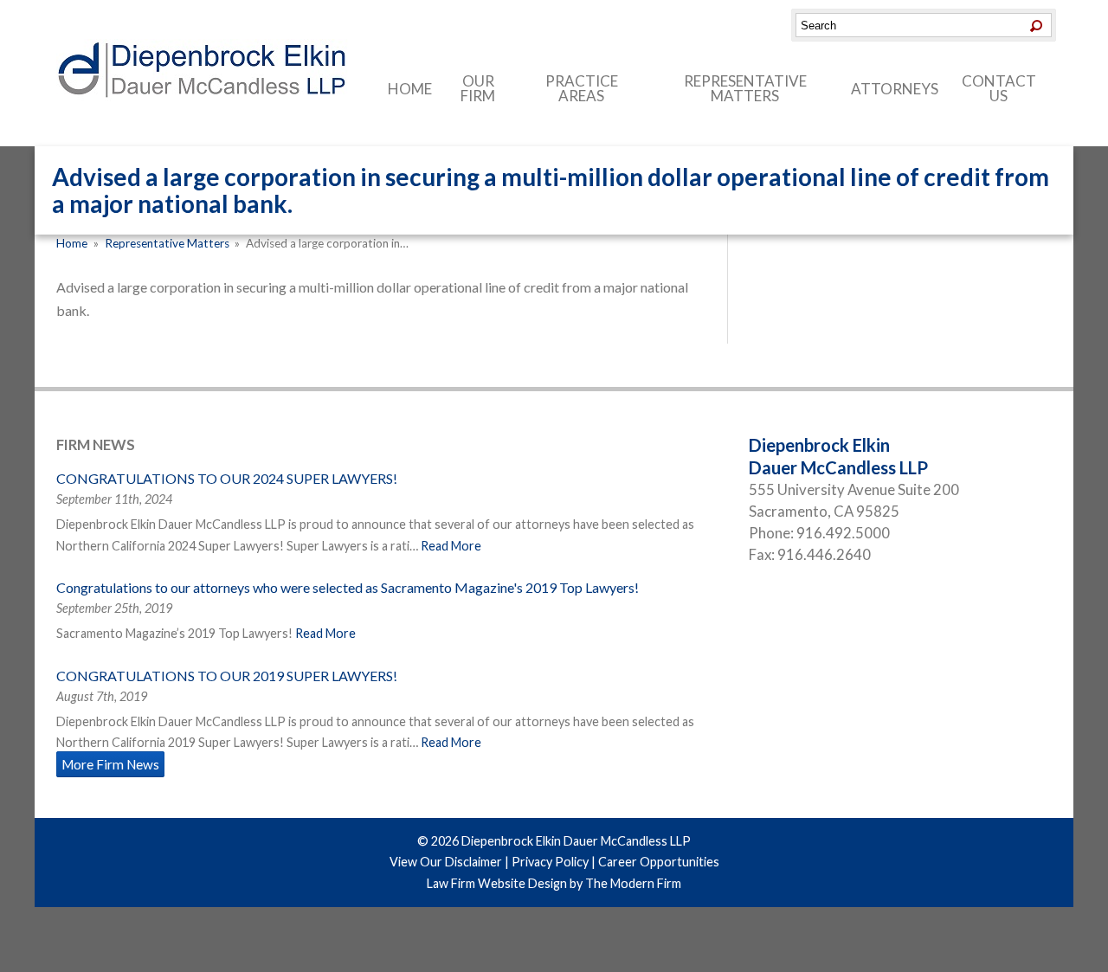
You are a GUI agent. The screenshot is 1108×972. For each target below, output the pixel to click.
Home (410, 88)
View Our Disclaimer (446, 861)
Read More (451, 545)
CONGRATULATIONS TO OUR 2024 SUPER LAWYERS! (226, 478)
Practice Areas (581, 88)
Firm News (95, 444)
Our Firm (478, 88)
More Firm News (110, 764)
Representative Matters (745, 88)
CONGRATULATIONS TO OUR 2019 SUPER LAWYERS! (226, 675)
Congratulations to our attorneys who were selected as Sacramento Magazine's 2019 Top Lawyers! (347, 587)
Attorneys (894, 88)
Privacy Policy (550, 861)
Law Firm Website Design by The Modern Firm (554, 883)
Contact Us (999, 88)
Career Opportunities (658, 861)
